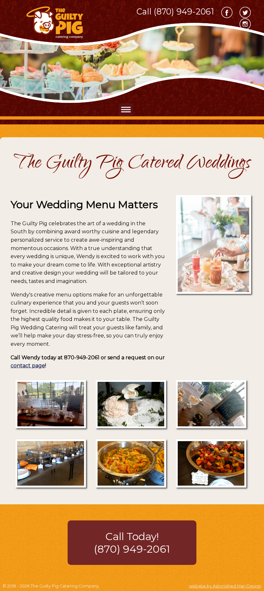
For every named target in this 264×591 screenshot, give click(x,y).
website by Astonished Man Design (225, 586)
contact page (28, 366)
